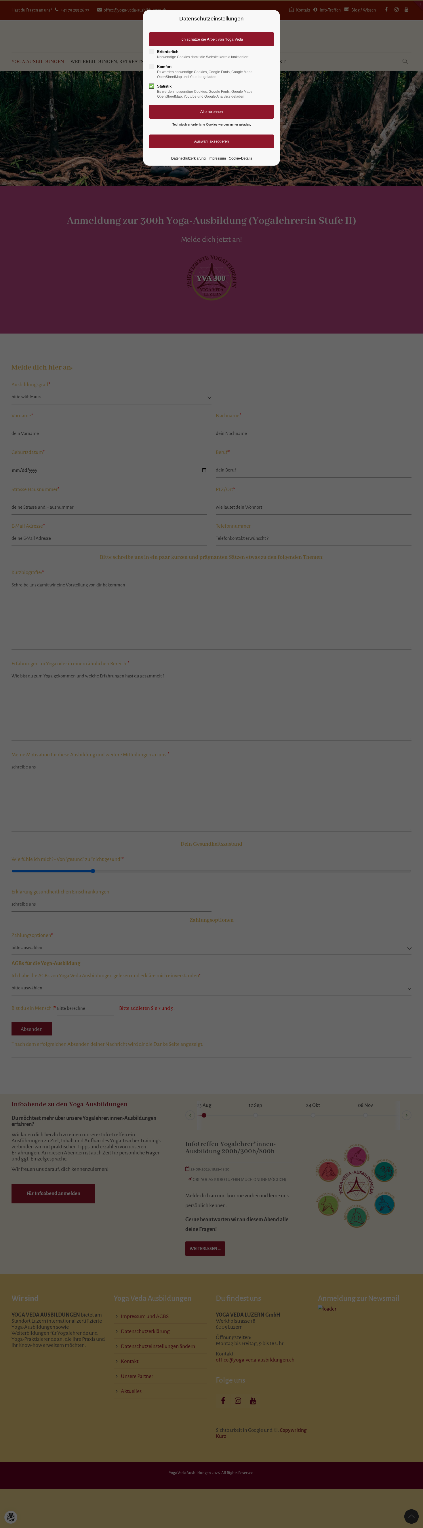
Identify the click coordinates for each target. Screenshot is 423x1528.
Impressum (217, 158)
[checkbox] (151, 51)
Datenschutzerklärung (188, 158)
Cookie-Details (240, 158)
